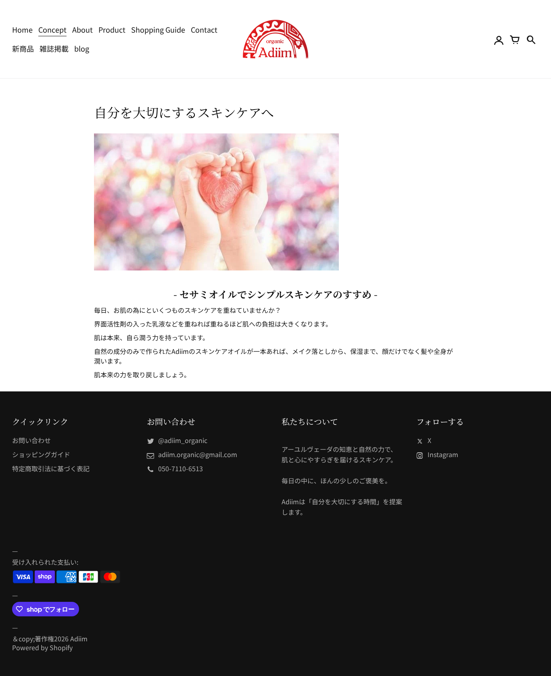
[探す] (531, 39)
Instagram (443, 454)
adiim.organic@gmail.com (197, 454)
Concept (52, 29)
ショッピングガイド (41, 454)
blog (81, 48)
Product (111, 29)
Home (22, 29)
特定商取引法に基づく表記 (51, 468)
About (82, 29)
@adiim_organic (182, 440)
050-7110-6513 (180, 468)
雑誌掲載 (54, 48)
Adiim (79, 638)
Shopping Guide (158, 29)
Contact (204, 29)
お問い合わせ (31, 440)
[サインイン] (498, 39)
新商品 (23, 48)
